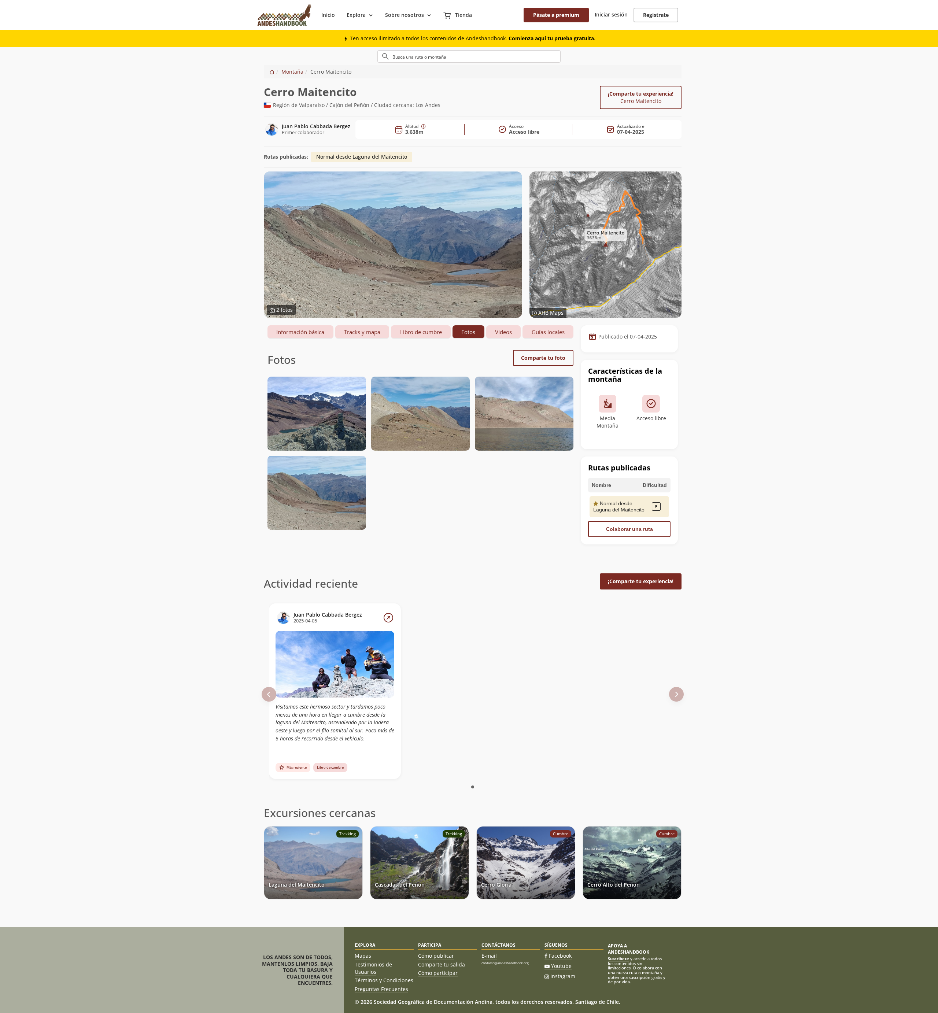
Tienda (463, 14)
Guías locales (548, 332)
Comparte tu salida (441, 964)
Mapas (363, 955)
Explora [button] (356, 14)
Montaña (292, 71)
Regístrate (656, 14)
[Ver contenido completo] (388, 618)
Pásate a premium (556, 14)
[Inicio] (271, 71)
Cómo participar (438, 972)
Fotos (468, 332)
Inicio (328, 14)
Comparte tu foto (543, 357)
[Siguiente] (676, 694)
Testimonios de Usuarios (373, 968)
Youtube (561, 965)
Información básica (300, 332)
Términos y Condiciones (384, 980)
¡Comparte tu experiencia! (640, 97)
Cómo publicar (436, 955)
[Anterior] (269, 694)
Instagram (562, 976)
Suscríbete (618, 958)
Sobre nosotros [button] (404, 14)
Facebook (560, 955)
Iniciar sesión (611, 14)
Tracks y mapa (362, 332)
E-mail (489, 955)
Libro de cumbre (421, 332)
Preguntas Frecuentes (381, 989)
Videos (503, 332)
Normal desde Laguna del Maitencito (361, 156)
